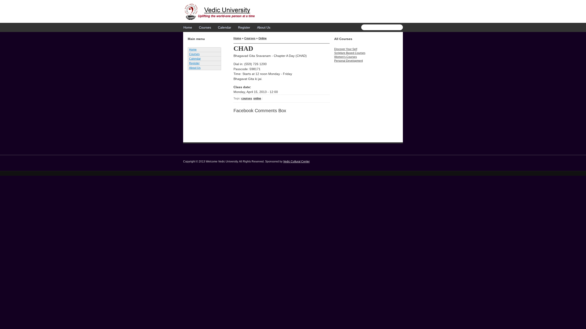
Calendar (224, 27)
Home (187, 27)
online (257, 98)
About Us (263, 27)
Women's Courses (345, 57)
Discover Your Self (345, 49)
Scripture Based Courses (349, 53)
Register (244, 27)
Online (262, 38)
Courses (205, 27)
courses (246, 98)
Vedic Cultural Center (296, 161)
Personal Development (348, 60)
